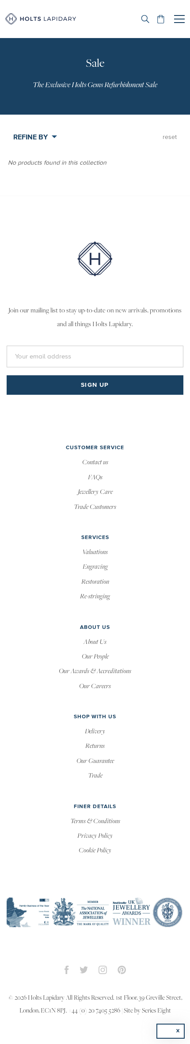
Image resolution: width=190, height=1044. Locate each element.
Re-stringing (95, 596)
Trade (95, 775)
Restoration (95, 582)
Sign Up (95, 385)
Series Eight (156, 1011)
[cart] (161, 19)
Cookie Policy (95, 850)
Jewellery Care (95, 492)
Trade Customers (95, 507)
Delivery (95, 731)
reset (170, 137)
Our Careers (95, 686)
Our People (95, 656)
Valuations (95, 552)
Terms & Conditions (95, 821)
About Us (95, 642)
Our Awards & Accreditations (95, 671)
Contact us (95, 462)
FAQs (95, 477)
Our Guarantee (95, 761)
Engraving (95, 566)
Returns (95, 746)
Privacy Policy (95, 836)
